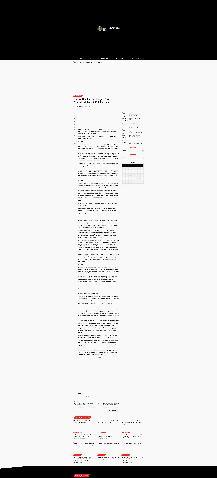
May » (126, 184)
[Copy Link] (74, 140)
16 (129, 175)
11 (135, 171)
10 (132, 171)
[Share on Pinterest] (74, 124)
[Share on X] (74, 119)
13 (142, 171)
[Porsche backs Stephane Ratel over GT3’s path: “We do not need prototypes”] (125, 114)
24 (132, 178)
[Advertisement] (98, 120)
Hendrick (90, 396)
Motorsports (81, 106)
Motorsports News (78, 95)
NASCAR (101, 396)
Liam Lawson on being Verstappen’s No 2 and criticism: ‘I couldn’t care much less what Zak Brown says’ (132, 459)
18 (135, 175)
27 (142, 178)
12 (139, 171)
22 (126, 178)
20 (142, 175)
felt (85, 396)
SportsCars (138, 127)
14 (123, 175)
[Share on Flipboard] (74, 121)
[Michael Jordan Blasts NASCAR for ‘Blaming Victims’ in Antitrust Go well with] (84, 426)
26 (139, 178)
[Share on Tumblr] (74, 132)
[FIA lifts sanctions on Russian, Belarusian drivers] (125, 120)
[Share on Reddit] (74, 135)
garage (88, 396)
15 (126, 175)
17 (132, 175)
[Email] (74, 138)
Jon (93, 396)
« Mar (123, 184)
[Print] (74, 143)
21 (123, 178)
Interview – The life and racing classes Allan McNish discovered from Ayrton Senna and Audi (136, 125)
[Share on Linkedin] (74, 129)
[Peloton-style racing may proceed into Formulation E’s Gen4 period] (125, 137)
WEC (136, 115)
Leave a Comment (114, 410)
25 (135, 178)
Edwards (83, 396)
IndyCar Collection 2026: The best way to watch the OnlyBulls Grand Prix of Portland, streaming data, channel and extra (83, 459)
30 (129, 181)
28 (123, 181)
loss (95, 396)
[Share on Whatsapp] (74, 127)
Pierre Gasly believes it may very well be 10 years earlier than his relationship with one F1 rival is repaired (132, 436)
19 (139, 175)
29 (126, 181)
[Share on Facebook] (74, 116)
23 (129, 178)
